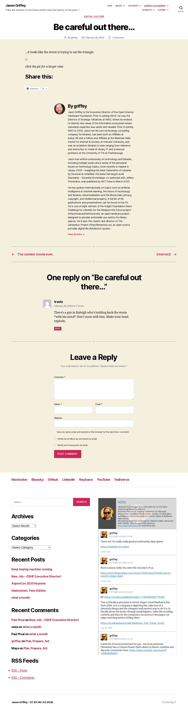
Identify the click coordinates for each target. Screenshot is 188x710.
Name (58, 404)
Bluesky (37, 480)
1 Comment (118, 37)
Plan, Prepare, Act (37, 641)
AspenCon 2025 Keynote (28, 583)
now (109, 5)
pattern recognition (155, 5)
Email (98, 404)
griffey (74, 37)
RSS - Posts (19, 670)
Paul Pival (17, 620)
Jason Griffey (16, 5)
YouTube (103, 480)
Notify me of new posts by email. (73, 445)
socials (162, 9)
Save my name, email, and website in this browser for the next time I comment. (93, 432)
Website (58, 418)
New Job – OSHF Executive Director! (36, 576)
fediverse (121, 480)
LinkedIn (68, 480)
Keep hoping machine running (31, 569)
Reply (57, 329)
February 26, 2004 (94, 37)
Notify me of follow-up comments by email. (77, 439)
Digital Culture (94, 16)
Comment (60, 377)
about (119, 5)
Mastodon (19, 480)
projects (147, 9)
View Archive (76, 234)
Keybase (86, 480)
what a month (20, 597)
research (133, 5)
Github (53, 480)
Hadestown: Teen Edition (28, 590)
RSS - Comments (22, 677)
